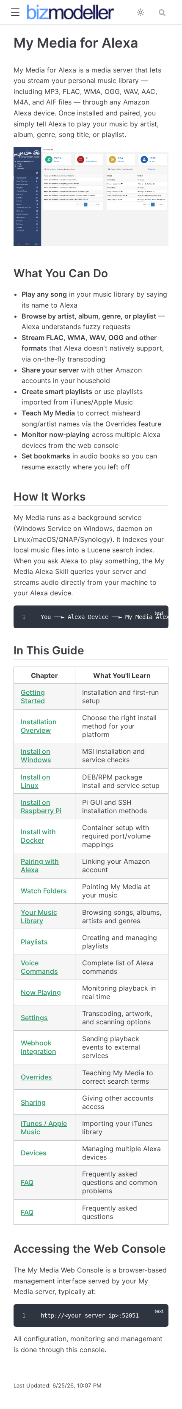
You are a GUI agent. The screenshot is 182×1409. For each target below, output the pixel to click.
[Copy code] (157, 616)
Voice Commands (39, 967)
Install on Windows (36, 755)
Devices (34, 1153)
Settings (34, 1017)
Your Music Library (39, 916)
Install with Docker (38, 836)
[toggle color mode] (140, 12)
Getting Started (33, 696)
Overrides (36, 1077)
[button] (15, 12)
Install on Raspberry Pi (41, 806)
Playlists (34, 942)
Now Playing (41, 992)
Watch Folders (44, 891)
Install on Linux (35, 781)
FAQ (27, 1182)
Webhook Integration (38, 1047)
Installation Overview (39, 726)
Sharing (33, 1102)
